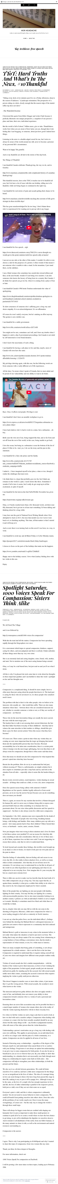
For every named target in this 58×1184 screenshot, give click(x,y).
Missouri (26, 610)
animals (33, 609)
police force (18, 612)
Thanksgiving (43, 91)
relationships (38, 612)
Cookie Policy (27, 1180)
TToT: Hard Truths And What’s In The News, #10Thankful (25, 78)
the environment (35, 613)
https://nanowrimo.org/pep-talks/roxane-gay (18, 499)
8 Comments (10, 614)
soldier (11, 613)
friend (21, 610)
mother (31, 610)
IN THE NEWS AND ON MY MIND (21, 68)
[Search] (34, 5)
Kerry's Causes (36, 68)
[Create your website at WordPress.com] (29, 1)
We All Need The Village (11, 625)
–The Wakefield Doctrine (11, 111)
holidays (5, 91)
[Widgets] (23, 5)
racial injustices (28, 612)
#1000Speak (26, 609)
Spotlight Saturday (29, 583)
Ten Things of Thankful (11, 160)
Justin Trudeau (13, 91)
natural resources (41, 610)
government (46, 90)
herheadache (19, 90)
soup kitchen (18, 613)
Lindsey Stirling (24, 91)
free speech (38, 90)
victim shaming (46, 613)
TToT (29, 69)
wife (4, 614)
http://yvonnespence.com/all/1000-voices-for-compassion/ (23, 635)
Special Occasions (20, 69)
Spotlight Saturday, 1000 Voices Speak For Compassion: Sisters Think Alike (28, 595)
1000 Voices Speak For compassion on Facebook (20, 1159)
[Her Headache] (29, 19)
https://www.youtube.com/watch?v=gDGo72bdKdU (21, 551)
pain (31, 91)
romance (36, 91)
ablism (26, 90)
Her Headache (29, 30)
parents (10, 612)
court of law (44, 609)
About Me (32, 38)
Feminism (30, 67)
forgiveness (6, 610)
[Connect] (29, 5)
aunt (37, 609)
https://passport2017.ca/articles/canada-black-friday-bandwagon (25, 541)
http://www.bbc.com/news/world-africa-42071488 (20, 327)
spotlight (26, 613)
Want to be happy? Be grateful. (13, 149)
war (52, 613)
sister (45, 612)
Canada (31, 90)
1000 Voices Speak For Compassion (14, 67)
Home (25, 38)
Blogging (30, 582)
